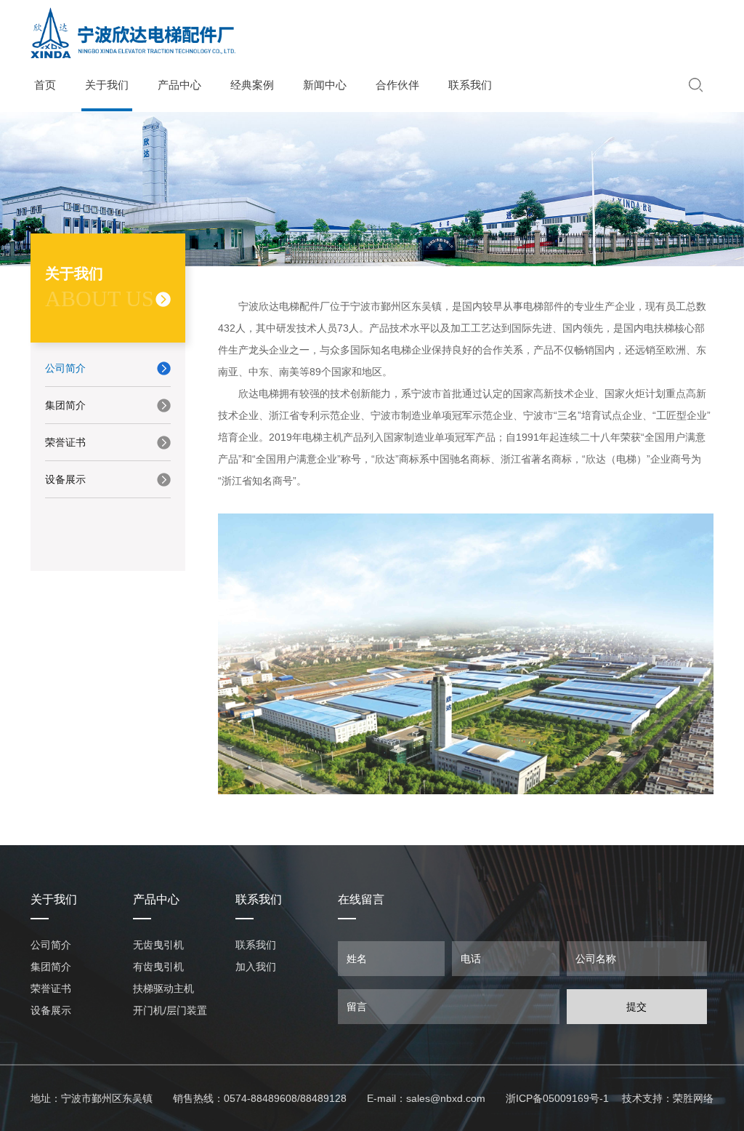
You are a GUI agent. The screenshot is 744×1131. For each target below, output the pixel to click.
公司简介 (65, 368)
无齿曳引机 (158, 945)
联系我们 (470, 85)
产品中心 (179, 85)
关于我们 (107, 85)
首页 (45, 85)
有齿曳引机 (158, 966)
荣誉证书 (65, 442)
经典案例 (252, 85)
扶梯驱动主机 (163, 988)
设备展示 (65, 479)
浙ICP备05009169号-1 (557, 1098)
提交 (636, 1006)
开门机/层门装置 (170, 1010)
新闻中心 (325, 85)
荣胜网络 (693, 1098)
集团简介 (65, 405)
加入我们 (255, 966)
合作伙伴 (397, 85)
